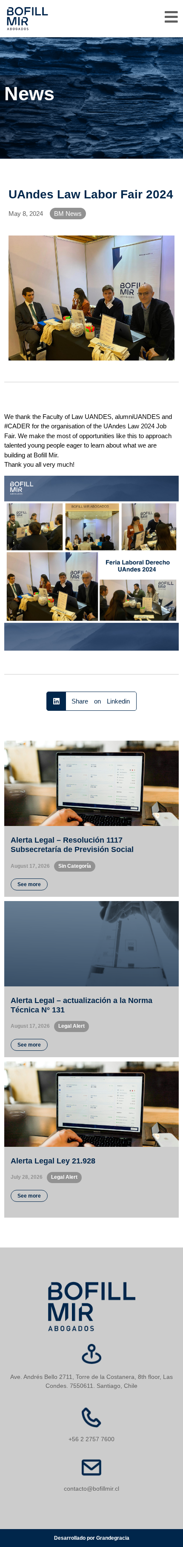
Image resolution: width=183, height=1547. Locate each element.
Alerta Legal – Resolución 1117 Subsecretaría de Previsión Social (72, 845)
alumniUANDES (137, 416)
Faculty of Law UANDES (77, 416)
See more (29, 884)
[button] (91, 701)
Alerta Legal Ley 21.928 (53, 1161)
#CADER (17, 426)
